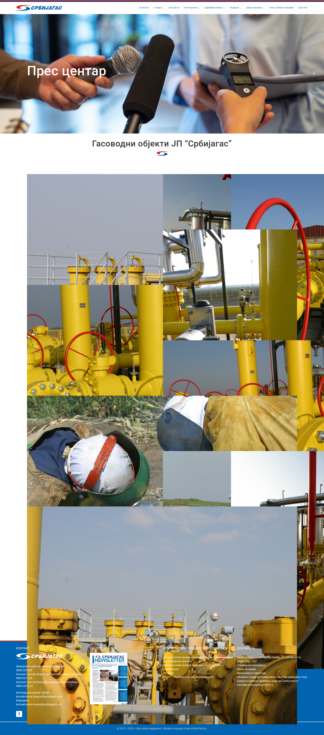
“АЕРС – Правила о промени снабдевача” (189, 676)
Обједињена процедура (251, 665)
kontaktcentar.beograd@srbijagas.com (39, 696)
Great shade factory (195, 728)
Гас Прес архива (102, 648)
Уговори (169, 673)
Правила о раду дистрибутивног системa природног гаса (272, 676)
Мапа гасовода (246, 669)
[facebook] (19, 714)
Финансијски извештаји (251, 673)
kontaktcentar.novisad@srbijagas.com (38, 704)
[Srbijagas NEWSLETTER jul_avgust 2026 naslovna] (108, 654)
